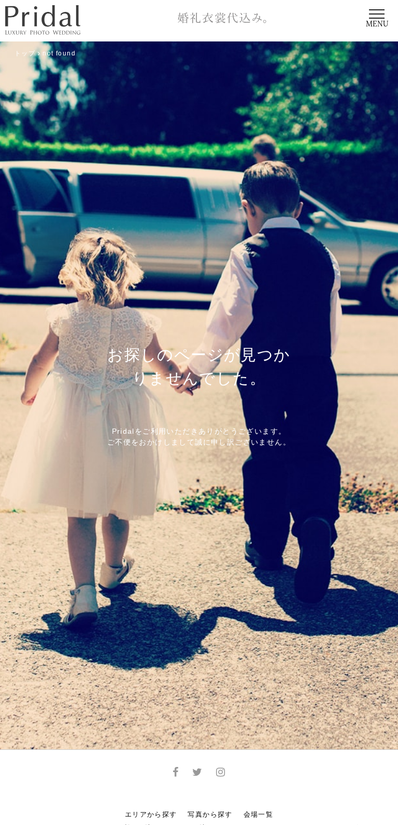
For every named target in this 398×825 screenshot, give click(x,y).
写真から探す (210, 814)
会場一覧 (259, 814)
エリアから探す (151, 814)
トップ (25, 53)
